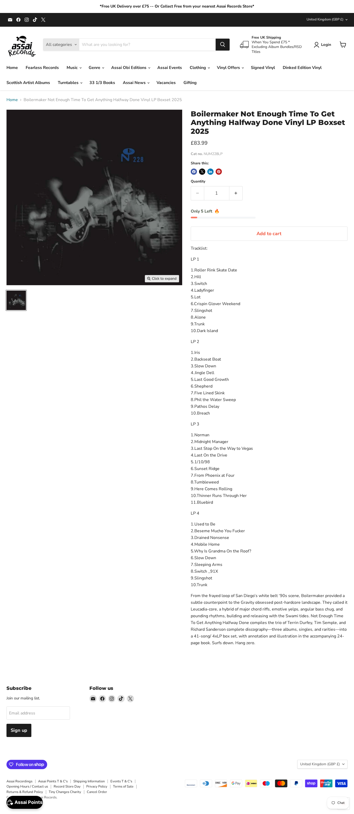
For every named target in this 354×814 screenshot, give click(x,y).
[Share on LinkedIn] (210, 172)
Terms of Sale (123, 786)
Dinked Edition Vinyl (302, 68)
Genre (95, 68)
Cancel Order (97, 792)
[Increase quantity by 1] (236, 193)
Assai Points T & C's (53, 781)
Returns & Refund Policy (24, 792)
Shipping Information (89, 781)
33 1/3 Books (102, 83)
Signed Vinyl (263, 68)
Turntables (69, 83)
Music (73, 68)
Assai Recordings (19, 781)
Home (12, 68)
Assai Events (169, 68)
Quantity (198, 181)
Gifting (190, 83)
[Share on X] (202, 172)
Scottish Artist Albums (28, 83)
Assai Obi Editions (129, 68)
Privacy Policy (96, 786)
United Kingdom (325, 19)
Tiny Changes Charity (65, 792)
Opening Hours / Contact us (27, 786)
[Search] (223, 45)
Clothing (198, 68)
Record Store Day (67, 786)
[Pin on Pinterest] (219, 172)
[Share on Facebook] (194, 172)
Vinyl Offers (229, 68)
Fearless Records (42, 68)
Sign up (19, 730)
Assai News (135, 83)
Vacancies (166, 83)
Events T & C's (121, 781)
